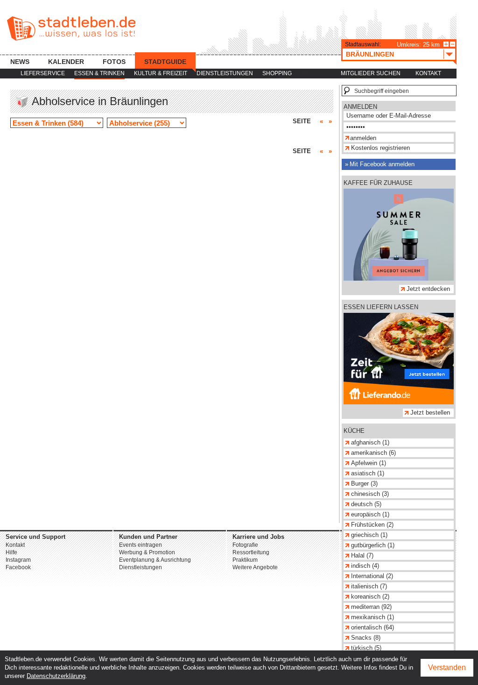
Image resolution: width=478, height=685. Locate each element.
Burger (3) (364, 483)
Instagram (18, 560)
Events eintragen (140, 545)
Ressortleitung (250, 552)
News (19, 61)
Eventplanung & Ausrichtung (155, 560)
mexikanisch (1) (372, 617)
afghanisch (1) (370, 442)
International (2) (372, 575)
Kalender (66, 61)
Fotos (114, 61)
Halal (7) (362, 555)
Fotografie (245, 545)
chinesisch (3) (370, 493)
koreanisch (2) (370, 596)
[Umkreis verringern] (452, 44)
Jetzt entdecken (428, 288)
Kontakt (428, 73)
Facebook (18, 567)
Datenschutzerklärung (56, 675)
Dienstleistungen (225, 73)
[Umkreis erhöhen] (446, 44)
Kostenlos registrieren (380, 147)
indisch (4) (365, 565)
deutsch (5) (366, 504)
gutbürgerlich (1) (372, 545)
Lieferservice (43, 73)
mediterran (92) (371, 606)
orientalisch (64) (372, 627)
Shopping (277, 73)
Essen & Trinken (99, 73)
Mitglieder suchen (371, 73)
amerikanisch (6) (373, 452)
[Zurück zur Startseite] (71, 28)
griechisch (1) (369, 534)
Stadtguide (165, 61)
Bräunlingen (370, 54)
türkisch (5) (366, 647)
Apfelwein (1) (368, 462)
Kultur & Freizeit (160, 73)
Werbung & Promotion (147, 552)
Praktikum (245, 560)
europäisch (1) (370, 514)
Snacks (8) (365, 637)
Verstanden (447, 667)
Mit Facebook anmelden (382, 164)
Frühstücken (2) (372, 524)
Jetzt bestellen (430, 412)
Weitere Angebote (255, 567)
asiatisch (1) (367, 473)
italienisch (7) (369, 586)
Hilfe (11, 552)
